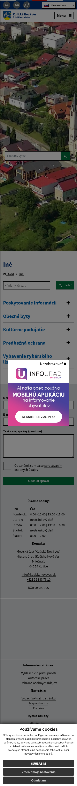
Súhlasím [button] (38, 763)
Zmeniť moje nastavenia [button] (38, 772)
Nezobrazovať (51, 363)
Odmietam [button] (38, 780)
